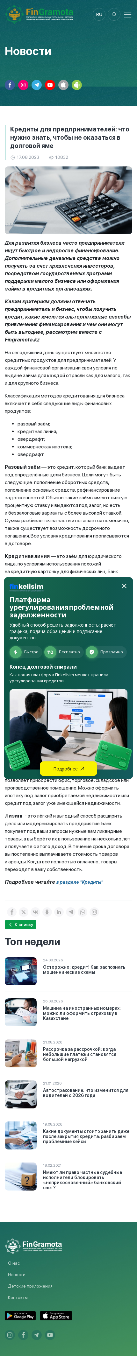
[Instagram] (94, 912)
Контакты (18, 1297)
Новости (16, 1274)
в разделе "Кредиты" (79, 882)
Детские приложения (30, 1286)
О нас (14, 1263)
